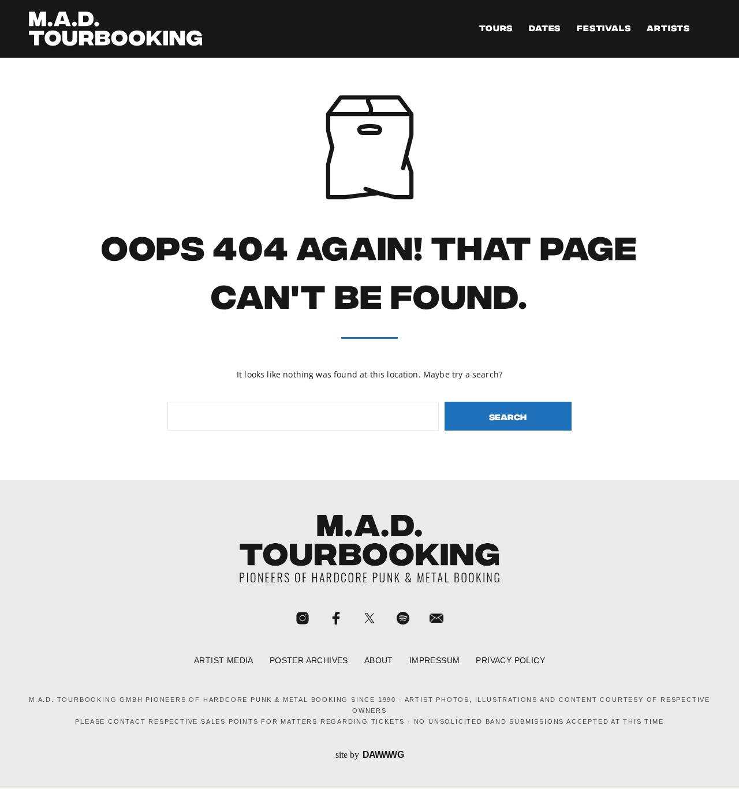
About (378, 660)
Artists (668, 29)
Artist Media (223, 660)
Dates (545, 29)
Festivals (603, 29)
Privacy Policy (510, 660)
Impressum (434, 660)
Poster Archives (309, 660)
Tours (496, 29)
